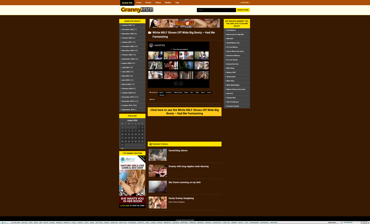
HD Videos (169, 92)
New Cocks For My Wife (235, 34)
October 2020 (127, 55)
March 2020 (126, 84)
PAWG (197, 92)
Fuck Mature (231, 30)
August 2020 (126, 63)
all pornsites (231, 77)
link (368, 194)
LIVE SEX (245, 3)
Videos (158, 3)
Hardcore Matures (233, 55)
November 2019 (128, 101)
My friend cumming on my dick (185, 182)
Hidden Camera (178, 92)
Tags (177, 3)
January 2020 (127, 93)
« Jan (122, 148)
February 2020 (127, 88)
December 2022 (128, 29)
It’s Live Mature (232, 47)
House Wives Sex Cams (235, 51)
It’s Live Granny (232, 60)
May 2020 (125, 76)
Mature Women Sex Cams (236, 89)
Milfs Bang (230, 68)
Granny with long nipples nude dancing (189, 166)
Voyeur (209, 92)
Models (168, 3)
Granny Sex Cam (232, 64)
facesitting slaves (178, 150)
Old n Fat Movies (233, 102)
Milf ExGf (230, 39)
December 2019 (128, 97)
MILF (191, 92)
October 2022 (127, 38)
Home (139, 3)
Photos (148, 3)
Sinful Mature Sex (233, 43)
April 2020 (125, 80)
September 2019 (128, 110)
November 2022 (128, 34)
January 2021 (127, 42)
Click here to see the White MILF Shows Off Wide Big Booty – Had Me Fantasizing (184, 111)
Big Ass (161, 92)
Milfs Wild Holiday (233, 85)
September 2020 (128, 59)
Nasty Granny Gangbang (181, 198)
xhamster (162, 95)
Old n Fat (230, 93)
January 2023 (127, 25)
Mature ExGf (231, 72)
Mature (186, 92)
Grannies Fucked (233, 106)
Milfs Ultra (230, 81)
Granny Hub (127, 3)
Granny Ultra (231, 98)
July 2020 (125, 67)
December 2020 (128, 46)
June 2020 (126, 72)
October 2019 (127, 105)
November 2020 (128, 50)
